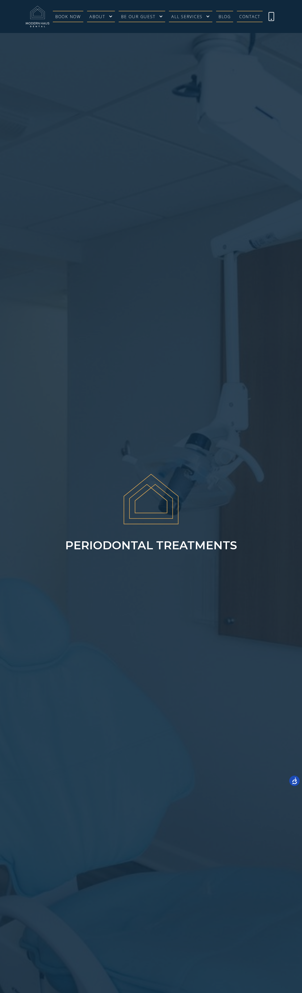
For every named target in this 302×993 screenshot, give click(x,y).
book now (68, 16)
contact (249, 16)
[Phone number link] (271, 16)
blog (224, 16)
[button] (101, 16)
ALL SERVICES (186, 16)
